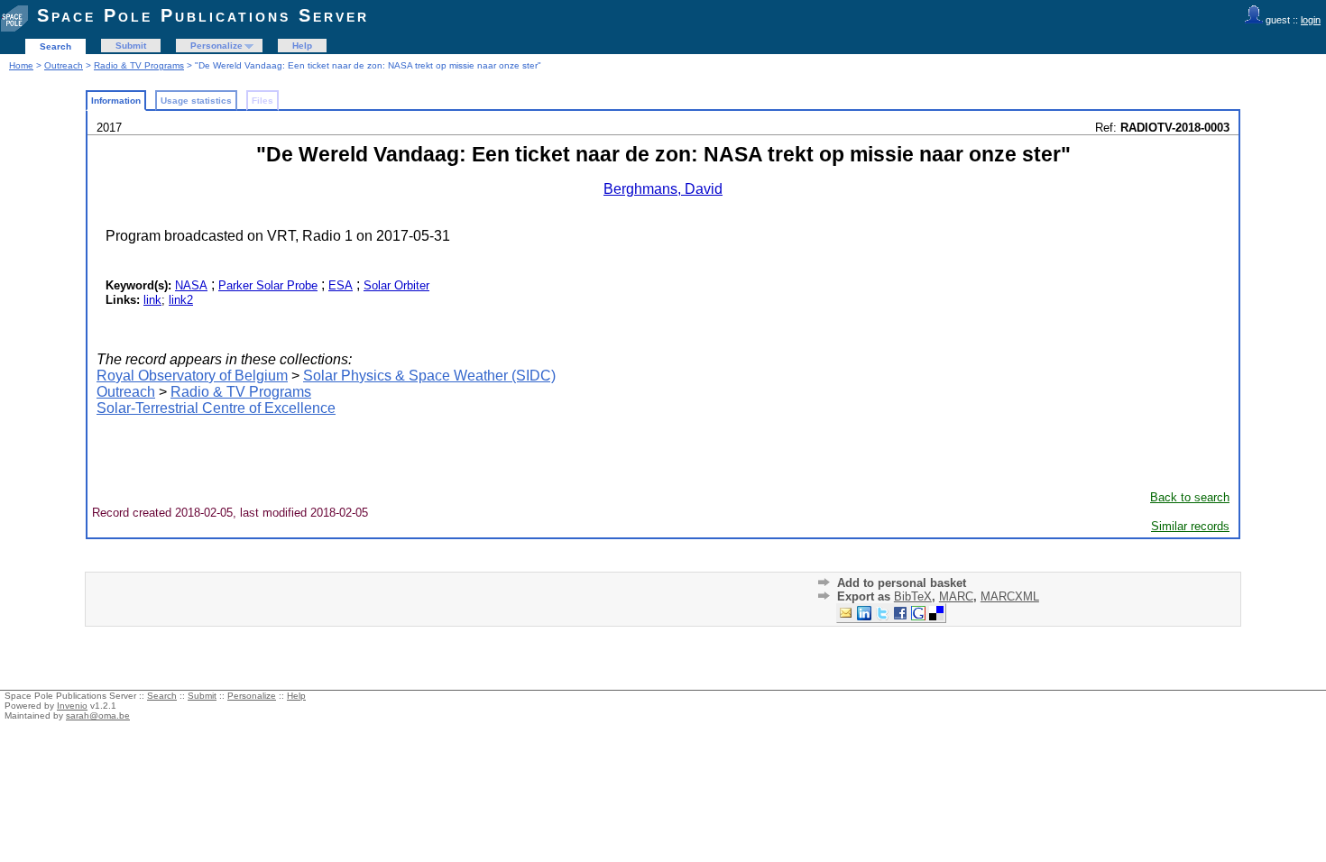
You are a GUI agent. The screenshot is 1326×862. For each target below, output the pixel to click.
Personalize (216, 45)
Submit (130, 45)
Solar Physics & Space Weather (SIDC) (429, 375)
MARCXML (1010, 596)
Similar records (1190, 526)
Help (302, 45)
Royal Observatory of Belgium (192, 375)
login (1311, 19)
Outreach (63, 65)
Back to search (1189, 497)
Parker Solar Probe (268, 285)
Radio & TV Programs (139, 65)
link (152, 300)
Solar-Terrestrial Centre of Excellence (216, 408)
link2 (181, 300)
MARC (956, 596)
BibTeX (913, 596)
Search (55, 46)
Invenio (72, 706)
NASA (191, 285)
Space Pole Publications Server (203, 15)
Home (21, 65)
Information (116, 100)
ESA (340, 285)
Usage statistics (196, 100)
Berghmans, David (663, 189)
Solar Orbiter (396, 285)
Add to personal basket (901, 583)
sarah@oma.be (98, 715)
